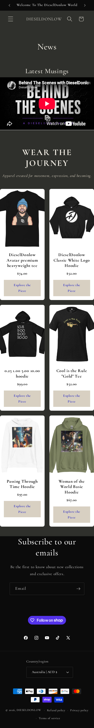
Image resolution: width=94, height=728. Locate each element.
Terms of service (49, 718)
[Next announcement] (85, 5)
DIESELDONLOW (29, 710)
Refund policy (56, 710)
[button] (10, 19)
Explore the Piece (22, 288)
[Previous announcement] (9, 5)
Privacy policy (79, 710)
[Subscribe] (78, 589)
